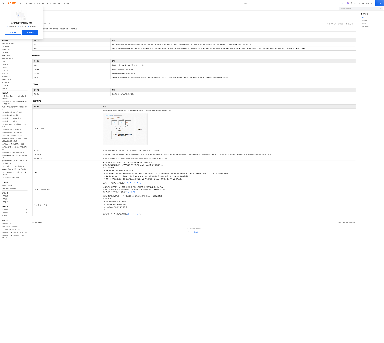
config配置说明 (130, 192)
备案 (363, 3)
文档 (358, 3)
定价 (43, 3)
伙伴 (54, 3)
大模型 (20, 3)
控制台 (367, 3)
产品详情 (340, 24)
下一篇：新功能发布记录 (344, 223)
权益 (38, 3)
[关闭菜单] (3, 3)
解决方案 (32, 3)
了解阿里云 (65, 3)
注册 (372, 3)
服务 (59, 3)
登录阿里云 (30, 32)
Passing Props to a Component (134, 183)
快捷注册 (13, 32)
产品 (26, 3)
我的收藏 (350, 24)
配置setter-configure (133, 214)
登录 (379, 3)
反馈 (197, 232)
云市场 (49, 3)
